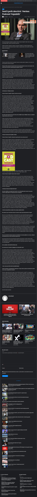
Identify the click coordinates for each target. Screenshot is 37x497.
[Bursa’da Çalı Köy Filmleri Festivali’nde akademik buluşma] (5, 398)
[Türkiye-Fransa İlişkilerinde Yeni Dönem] (5, 422)
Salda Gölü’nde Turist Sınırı (13, 434)
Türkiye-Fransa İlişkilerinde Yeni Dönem (15, 421)
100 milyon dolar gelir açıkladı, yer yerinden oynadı (6, 342)
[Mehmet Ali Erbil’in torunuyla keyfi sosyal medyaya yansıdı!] (5, 410)
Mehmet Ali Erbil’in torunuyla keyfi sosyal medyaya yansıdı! (18, 408)
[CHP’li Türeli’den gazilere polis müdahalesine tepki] (5, 453)
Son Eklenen (18, 380)
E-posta (3, 368)
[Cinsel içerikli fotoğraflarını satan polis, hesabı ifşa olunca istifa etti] (18, 326)
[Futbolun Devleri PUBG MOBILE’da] (30, 337)
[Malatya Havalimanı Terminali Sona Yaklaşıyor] (5, 457)
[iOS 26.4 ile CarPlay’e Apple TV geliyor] (30, 326)
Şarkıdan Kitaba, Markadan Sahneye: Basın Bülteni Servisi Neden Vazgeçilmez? (7, 331)
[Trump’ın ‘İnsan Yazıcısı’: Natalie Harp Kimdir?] (5, 465)
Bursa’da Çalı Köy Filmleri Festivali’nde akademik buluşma (18, 397)
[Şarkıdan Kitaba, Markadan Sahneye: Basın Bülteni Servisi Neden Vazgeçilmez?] (7, 326)
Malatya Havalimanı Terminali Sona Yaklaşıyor (16, 455)
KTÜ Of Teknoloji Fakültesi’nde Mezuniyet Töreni (16, 438)
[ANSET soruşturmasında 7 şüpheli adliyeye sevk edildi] (5, 431)
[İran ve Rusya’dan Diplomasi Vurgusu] (5, 444)
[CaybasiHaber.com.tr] (18, 3)
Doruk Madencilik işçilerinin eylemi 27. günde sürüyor (16, 0)
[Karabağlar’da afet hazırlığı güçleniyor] (5, 405)
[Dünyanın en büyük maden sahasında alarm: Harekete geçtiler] (5, 418)
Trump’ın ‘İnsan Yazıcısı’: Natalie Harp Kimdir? (16, 464)
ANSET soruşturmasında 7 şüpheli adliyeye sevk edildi (17, 429)
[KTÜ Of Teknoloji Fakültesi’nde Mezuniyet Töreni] (5, 440)
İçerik (3, 9)
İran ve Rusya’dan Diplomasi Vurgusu (14, 442)
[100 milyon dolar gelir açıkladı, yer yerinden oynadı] (7, 337)
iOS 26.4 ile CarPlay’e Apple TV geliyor (30, 331)
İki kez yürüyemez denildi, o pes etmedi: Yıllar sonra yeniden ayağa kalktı (21, 412)
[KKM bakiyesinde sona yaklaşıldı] (5, 461)
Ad (3, 364)
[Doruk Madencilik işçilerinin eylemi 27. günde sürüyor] (5, 394)
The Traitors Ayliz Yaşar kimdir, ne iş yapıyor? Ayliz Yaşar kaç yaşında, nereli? (29, 55)
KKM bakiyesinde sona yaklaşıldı (14, 460)
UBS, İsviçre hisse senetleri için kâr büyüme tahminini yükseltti (13, 401)
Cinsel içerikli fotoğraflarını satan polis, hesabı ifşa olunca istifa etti (18, 331)
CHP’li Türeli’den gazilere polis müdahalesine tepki (17, 451)
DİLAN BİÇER (6, 16)
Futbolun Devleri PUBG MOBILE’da (29, 342)
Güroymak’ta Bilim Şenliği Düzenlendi (14, 425)
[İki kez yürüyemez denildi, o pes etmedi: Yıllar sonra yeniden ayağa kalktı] (5, 414)
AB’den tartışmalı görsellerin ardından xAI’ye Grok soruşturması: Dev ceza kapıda (18, 342)
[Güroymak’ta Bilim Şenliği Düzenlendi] (5, 427)
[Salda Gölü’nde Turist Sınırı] (5, 435)
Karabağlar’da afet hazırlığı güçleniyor (15, 404)
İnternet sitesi (21, 368)
